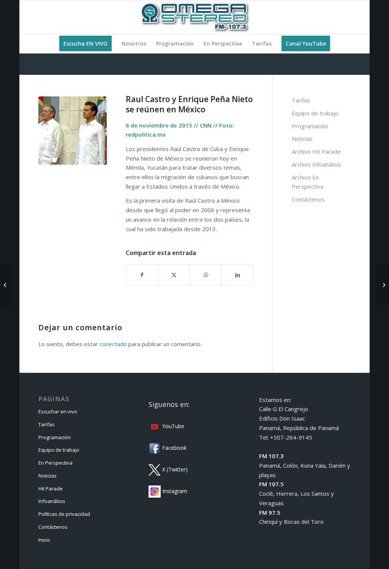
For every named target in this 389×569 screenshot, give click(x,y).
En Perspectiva (55, 462)
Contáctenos (308, 199)
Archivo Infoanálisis (316, 164)
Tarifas (301, 100)
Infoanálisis (51, 501)
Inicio (44, 539)
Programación (310, 126)
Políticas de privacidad (64, 514)
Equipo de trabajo (315, 113)
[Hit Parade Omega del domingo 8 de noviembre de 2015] (383, 285)
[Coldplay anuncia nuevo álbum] (6, 285)
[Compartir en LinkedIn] (237, 275)
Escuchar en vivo (57, 411)
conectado (113, 344)
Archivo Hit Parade (316, 151)
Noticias (302, 138)
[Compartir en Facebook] (142, 275)
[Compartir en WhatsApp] (205, 275)
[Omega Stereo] (194, 17)
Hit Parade (50, 488)
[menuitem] (85, 43)
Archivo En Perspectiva (307, 182)
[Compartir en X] (174, 275)
